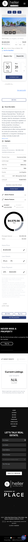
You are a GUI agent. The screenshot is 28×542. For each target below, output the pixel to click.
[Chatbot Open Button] (23, 537)
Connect (14, 426)
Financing (14, 419)
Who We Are (14, 424)
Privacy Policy (7, 540)
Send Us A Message (14, 473)
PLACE (21, 519)
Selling (14, 417)
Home (14, 410)
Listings (14, 412)
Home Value (14, 421)
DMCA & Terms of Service (18, 540)
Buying (14, 415)
